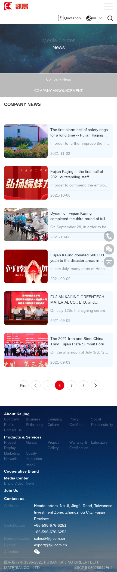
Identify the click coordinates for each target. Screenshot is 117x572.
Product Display (10, 445)
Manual (31, 442)
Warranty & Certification (78, 445)
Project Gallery (53, 445)
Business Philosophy (34, 422)
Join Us (11, 490)
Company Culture (55, 422)
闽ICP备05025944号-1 (93, 567)
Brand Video (13, 483)
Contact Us (13, 430)
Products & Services (23, 437)
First (23, 385)
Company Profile (11, 422)
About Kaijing (17, 414)
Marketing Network (12, 456)
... (47, 385)
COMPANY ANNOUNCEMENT (58, 91)
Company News (58, 79)
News (30, 483)
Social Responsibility (102, 422)
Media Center (16, 478)
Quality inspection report (34, 458)
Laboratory (99, 442)
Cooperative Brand (21, 471)
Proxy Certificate (77, 422)
